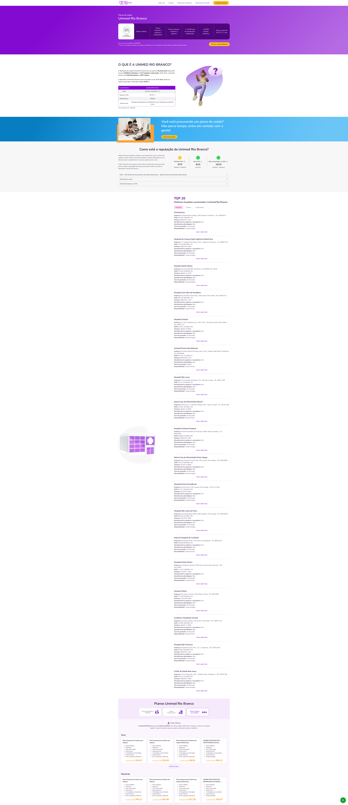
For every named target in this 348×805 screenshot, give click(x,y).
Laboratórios (200, 207)
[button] (174, 175)
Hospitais (178, 207)
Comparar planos (221, 3)
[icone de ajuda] (184, 161)
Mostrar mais (174, 766)
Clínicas (188, 207)
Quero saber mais (201, 232)
